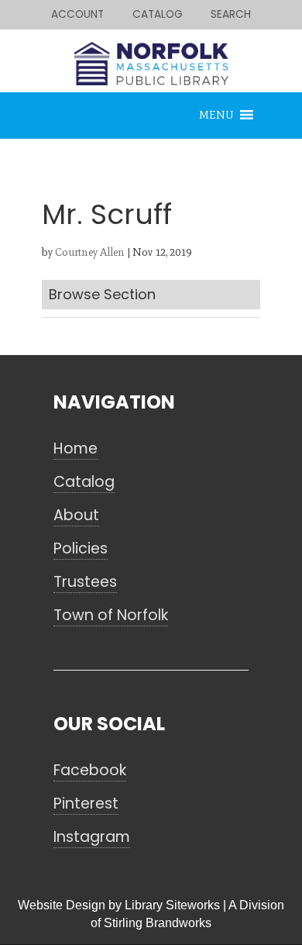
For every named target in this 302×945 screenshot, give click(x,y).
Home (75, 449)
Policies (80, 549)
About (76, 515)
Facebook (89, 770)
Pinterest (85, 804)
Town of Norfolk (110, 615)
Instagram (91, 837)
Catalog (84, 482)
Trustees (85, 582)
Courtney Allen (90, 252)
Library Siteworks (172, 905)
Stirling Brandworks (157, 922)
